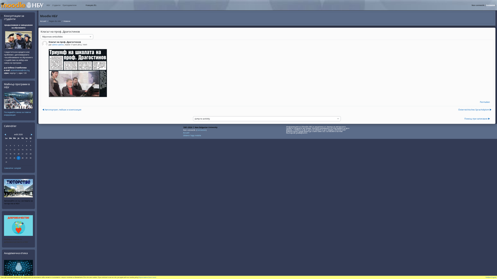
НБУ (48, 5)
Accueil (43, 21)
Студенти (56, 5)
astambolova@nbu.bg (20, 70)
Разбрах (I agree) (491, 277)
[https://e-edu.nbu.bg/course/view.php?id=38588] (18, 267)
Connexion (490, 5)
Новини (66, 21)
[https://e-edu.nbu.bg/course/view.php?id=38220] (18, 225)
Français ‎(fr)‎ (91, 5)
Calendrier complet (12, 168)
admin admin (58, 44)
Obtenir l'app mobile (192, 135)
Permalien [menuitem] (485, 102)
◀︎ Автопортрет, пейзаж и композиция (61, 109)
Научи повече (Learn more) (147, 277)
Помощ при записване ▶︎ (477, 118)
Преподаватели (69, 5)
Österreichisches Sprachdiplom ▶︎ (475, 109)
